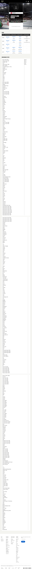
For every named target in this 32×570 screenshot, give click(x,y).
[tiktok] (30, 568)
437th (20, 43)
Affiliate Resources (7, 542)
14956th (13, 40)
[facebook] (23, 568)
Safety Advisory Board (8, 545)
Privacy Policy (6, 568)
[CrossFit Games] (2, 1)
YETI (16, 542)
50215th (7, 37)
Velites (17, 541)
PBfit (16, 546)
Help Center (7, 552)
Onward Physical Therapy (17, 552)
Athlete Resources (7, 541)
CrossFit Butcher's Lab (16, 21)
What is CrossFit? (12, 539)
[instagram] (26, 568)
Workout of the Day (12, 541)
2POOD (17, 543)
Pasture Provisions (17, 547)
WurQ (16, 556)
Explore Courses (12, 543)
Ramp (16, 555)
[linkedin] (29, 568)
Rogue (17, 540)
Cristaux (17, 554)
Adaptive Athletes (7, 539)
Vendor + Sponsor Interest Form (7, 549)
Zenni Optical (17, 545)
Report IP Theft (19, 568)
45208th (7, 40)
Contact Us (7, 553)
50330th (20, 51)
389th (20, 40)
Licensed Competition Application (7, 551)
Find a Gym (12, 542)
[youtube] (27, 568)
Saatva (17, 544)
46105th (7, 44)
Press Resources (7, 544)
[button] (30, 1)
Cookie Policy (9, 568)
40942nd (20, 47)
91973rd (7, 51)
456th (20, 36)
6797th (13, 51)
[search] (26, 1)
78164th (7, 47)
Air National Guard (17, 539)
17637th (13, 36)
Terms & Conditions (2, 568)
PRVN (16, 553)
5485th (13, 47)
